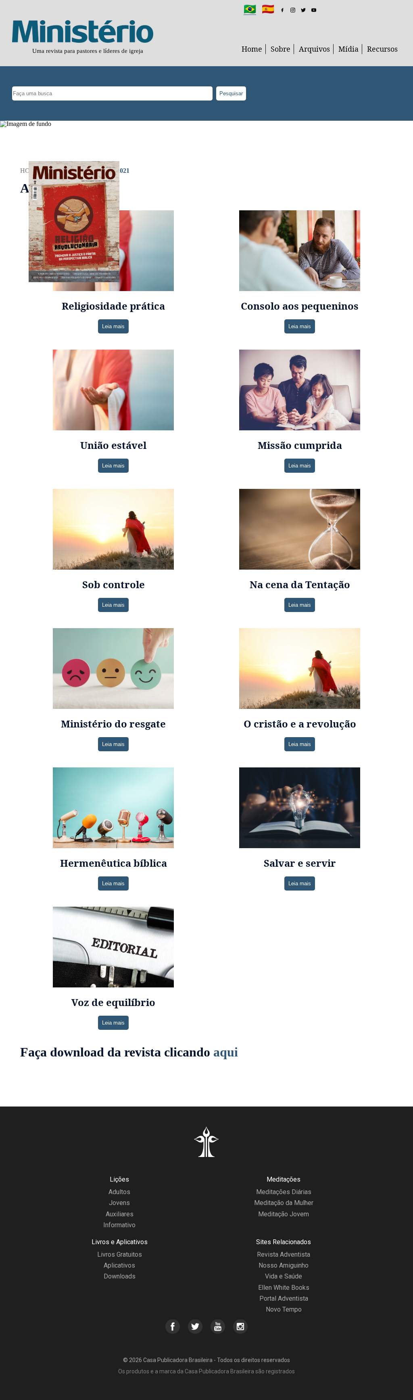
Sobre (280, 49)
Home (252, 49)
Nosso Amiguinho (284, 1265)
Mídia (348, 49)
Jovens (119, 1203)
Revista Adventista (283, 1254)
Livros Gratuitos (119, 1254)
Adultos (119, 1192)
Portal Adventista (283, 1298)
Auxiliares (119, 1214)
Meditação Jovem (283, 1214)
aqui (225, 1052)
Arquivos (314, 49)
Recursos (382, 49)
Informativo (119, 1225)
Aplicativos (119, 1265)
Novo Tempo (284, 1309)
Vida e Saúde (283, 1276)
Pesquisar (231, 93)
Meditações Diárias (283, 1192)
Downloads (120, 1276)
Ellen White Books (283, 1287)
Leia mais (113, 326)
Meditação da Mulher (283, 1203)
